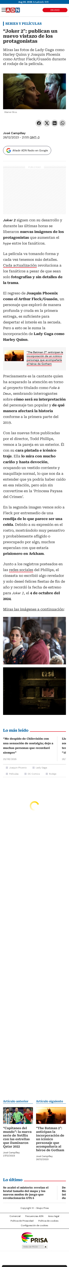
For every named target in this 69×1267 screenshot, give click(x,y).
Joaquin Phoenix (18, 767)
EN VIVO (55, 10)
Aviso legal (53, 1216)
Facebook (38, 123)
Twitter (46, 123)
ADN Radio (13, 10)
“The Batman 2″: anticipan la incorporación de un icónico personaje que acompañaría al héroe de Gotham (45, 358)
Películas (14, 773)
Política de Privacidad (22, 1220)
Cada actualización (20, 265)
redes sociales (21, 570)
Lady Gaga (41, 767)
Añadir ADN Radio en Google (30, 150)
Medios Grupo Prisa (34, 1246)
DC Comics (34, 773)
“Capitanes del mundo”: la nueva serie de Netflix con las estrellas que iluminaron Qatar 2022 (17, 1137)
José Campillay (14, 133)
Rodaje (52, 773)
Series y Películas (23, 24)
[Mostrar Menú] (4, 10)
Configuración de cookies (34, 1225)
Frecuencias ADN (34, 1216)
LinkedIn (54, 123)
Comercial (15, 1216)
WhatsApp (62, 123)
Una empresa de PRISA (34, 1237)
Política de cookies (48, 1220)
